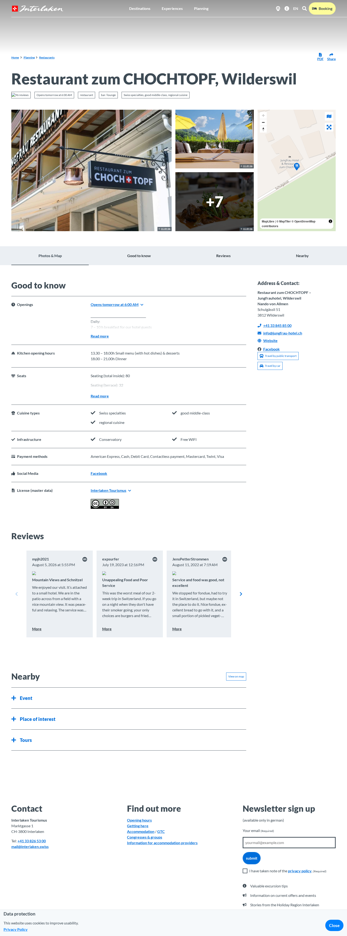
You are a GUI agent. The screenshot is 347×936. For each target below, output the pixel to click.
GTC (161, 831)
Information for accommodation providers (162, 842)
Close (334, 925)
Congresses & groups (144, 837)
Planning (201, 8)
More (37, 629)
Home (15, 57)
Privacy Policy (16, 929)
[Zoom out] (263, 122)
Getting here (137, 825)
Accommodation (140, 831)
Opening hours (139, 820)
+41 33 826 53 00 (31, 841)
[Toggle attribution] (330, 221)
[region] (297, 170)
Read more (100, 336)
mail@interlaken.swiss (30, 846)
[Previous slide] (16, 594)
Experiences (172, 8)
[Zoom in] (263, 115)
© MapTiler (283, 221)
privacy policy (300, 871)
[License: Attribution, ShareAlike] (105, 507)
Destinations (139, 8)
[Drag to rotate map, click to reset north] (263, 129)
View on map (236, 676)
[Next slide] (241, 594)
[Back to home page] (37, 8)
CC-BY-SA (165, 229)
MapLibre (268, 221)
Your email (258, 830)
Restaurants (47, 57)
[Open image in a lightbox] (91, 170)
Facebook (99, 473)
